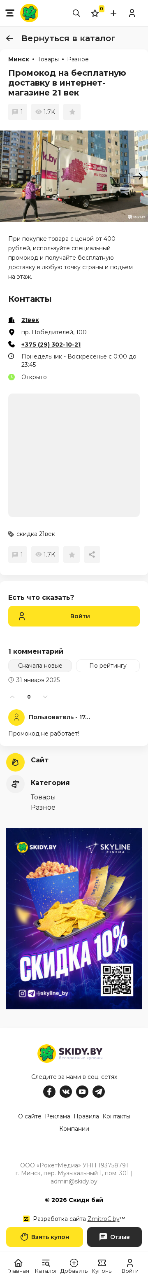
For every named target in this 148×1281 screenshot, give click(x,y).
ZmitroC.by (104, 1219)
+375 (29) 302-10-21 (51, 344)
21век (30, 320)
